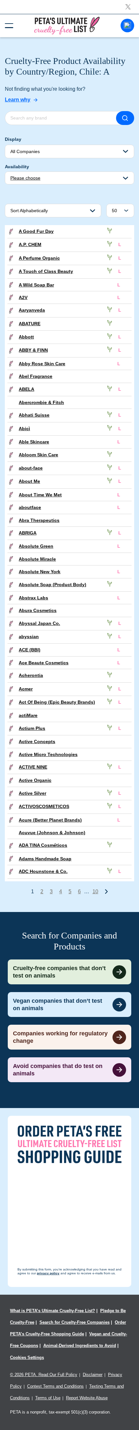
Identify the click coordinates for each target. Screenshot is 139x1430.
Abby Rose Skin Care (42, 363)
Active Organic (35, 780)
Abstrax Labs (33, 597)
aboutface (30, 507)
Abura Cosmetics (38, 610)
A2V (23, 297)
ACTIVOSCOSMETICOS (44, 806)
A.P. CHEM (30, 244)
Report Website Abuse (87, 1397)
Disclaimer (92, 1374)
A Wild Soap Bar (36, 284)
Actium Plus (32, 728)
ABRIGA (28, 532)
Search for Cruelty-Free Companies (74, 1322)
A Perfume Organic (39, 258)
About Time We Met (40, 494)
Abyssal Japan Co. (39, 623)
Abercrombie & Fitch (41, 402)
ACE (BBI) (29, 649)
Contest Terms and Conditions (55, 1386)
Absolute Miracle (37, 559)
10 (95, 891)
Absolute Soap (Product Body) (52, 584)
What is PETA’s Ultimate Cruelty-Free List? (52, 1310)
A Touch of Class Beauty (46, 271)
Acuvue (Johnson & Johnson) (52, 832)
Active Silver (32, 793)
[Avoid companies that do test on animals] (69, 1069)
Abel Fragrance (35, 376)
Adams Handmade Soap (45, 858)
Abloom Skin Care (38, 454)
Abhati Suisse (34, 415)
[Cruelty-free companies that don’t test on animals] (69, 971)
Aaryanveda (32, 310)
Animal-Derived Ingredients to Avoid (79, 1345)
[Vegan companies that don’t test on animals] (69, 1004)
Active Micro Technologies (48, 754)
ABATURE (29, 323)
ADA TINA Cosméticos (43, 845)
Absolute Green (36, 546)
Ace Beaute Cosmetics (44, 662)
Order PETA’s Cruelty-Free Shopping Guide (68, 1328)
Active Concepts (37, 741)
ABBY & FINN (33, 350)
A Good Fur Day (36, 231)
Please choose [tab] (25, 178)
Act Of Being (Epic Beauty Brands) (57, 702)
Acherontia (31, 675)
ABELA (26, 389)
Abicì (24, 428)
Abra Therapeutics (39, 520)
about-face (31, 468)
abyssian (29, 636)
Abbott (26, 336)
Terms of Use (47, 1397)
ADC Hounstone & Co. (43, 871)
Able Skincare (34, 441)
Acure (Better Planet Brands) (50, 820)
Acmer (26, 688)
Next (106, 891)
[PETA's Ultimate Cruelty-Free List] (67, 25)
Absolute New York (39, 571)
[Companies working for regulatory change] (69, 1037)
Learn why (17, 99)
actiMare (28, 715)
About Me (29, 481)
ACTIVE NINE (33, 767)
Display (13, 139)
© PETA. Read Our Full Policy (43, 1374)
